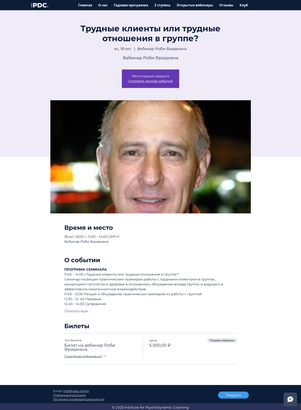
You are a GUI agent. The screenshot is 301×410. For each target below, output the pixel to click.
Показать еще (76, 311)
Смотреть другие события (150, 81)
